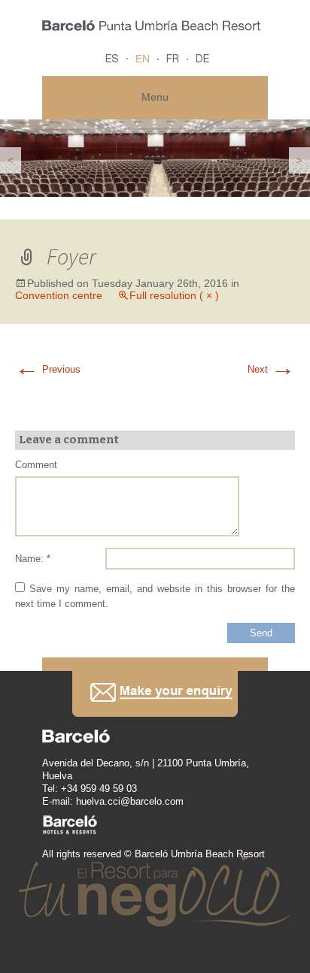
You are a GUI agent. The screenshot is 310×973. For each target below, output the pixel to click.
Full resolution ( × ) (174, 295)
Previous (48, 369)
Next (271, 369)
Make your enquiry (155, 694)
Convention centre (58, 295)
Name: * (32, 558)
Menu (155, 97)
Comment (36, 464)
